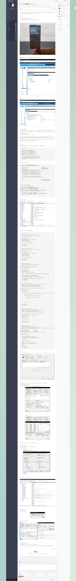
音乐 (11, 33)
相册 (11, 24)
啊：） (11, 38)
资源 (11, 26)
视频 (11, 35)
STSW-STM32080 (30, 18)
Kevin (20, 5)
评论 (19, 563)
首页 (20, 8)
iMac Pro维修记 (63, 8)
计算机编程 (11, 29)
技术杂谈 (11, 30)
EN (11, 36)
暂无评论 (33, 5)
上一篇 (20, 557)
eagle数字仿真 (63, 13)
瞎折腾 (11, 32)
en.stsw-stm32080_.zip (36, 19)
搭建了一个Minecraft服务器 (64, 5)
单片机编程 (11, 27)
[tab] (60, 3)
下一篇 (55, 557)
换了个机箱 (62, 10)
